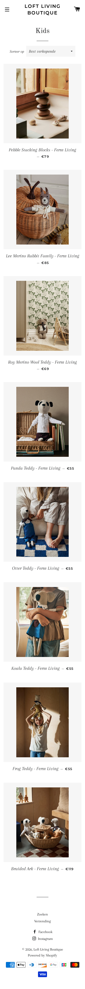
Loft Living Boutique (42, 9)
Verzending (42, 921)
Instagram (45, 939)
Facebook (45, 932)
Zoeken (42, 914)
